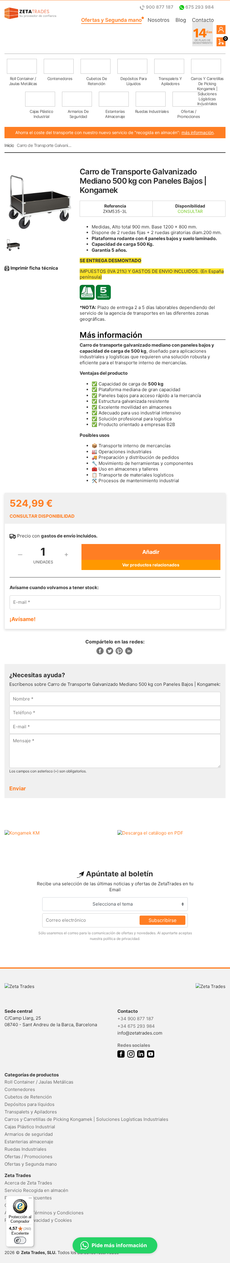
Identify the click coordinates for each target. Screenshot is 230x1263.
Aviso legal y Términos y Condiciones (44, 1213)
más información (197, 132)
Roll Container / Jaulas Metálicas (38, 1082)
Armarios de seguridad (28, 1134)
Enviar (17, 788)
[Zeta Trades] (30, 13)
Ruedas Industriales (25, 1149)
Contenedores (19, 1089)
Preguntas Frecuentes (28, 1198)
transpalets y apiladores (170, 81)
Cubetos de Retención (28, 1097)
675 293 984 (199, 7)
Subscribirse (162, 920)
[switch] (20, 1240)
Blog (180, 20)
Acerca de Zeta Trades (28, 1183)
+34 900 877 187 (135, 1018)
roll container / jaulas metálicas (23, 81)
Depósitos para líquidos (29, 1104)
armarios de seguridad (78, 114)
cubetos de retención (96, 81)
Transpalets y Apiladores (30, 1112)
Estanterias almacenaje (28, 1141)
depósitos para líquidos (133, 81)
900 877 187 (160, 7)
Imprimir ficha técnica (33, 268)
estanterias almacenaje (115, 114)
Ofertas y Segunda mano (111, 20)
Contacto (203, 20)
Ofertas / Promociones (28, 1156)
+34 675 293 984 (136, 1026)
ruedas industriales (152, 111)
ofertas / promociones (188, 114)
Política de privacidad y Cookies (38, 1220)
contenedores (59, 78)
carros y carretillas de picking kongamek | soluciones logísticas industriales (207, 82)
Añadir (150, 552)
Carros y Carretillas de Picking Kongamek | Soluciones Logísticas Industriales (86, 1119)
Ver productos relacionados (150, 564)
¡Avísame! (23, 619)
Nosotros (159, 20)
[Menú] (30, 1199)
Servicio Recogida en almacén (36, 1190)
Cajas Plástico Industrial (29, 1127)
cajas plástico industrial (41, 114)
